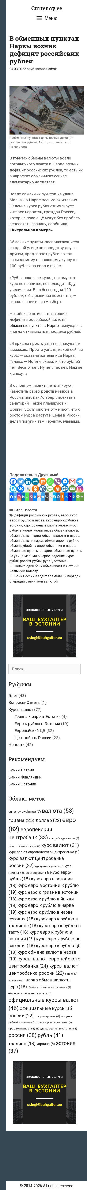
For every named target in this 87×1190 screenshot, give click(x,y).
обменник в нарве (60, 546)
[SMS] (50, 488)
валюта (58, 810)
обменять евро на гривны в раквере (30, 993)
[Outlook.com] (65, 488)
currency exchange (24, 812)
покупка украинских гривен (55, 1022)
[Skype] (13, 488)
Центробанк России (33, 737)
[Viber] (57, 481)
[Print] (57, 488)
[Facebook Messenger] (65, 481)
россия (25, 561)
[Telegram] (79, 481)
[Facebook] (13, 481)
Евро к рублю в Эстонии (37, 723)
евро (65, 515)
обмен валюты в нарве (60, 536)
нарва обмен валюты (61, 530)
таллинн (21, 1043)
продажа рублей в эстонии (56, 1028)
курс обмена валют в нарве (46, 525)
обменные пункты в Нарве (34, 325)
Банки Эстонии (22, 784)
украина (46, 1044)
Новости (30, 510)
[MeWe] (35, 481)
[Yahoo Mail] (70, 496)
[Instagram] (79, 488)
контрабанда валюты (64, 838)
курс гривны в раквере (49, 866)
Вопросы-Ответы (24, 702)
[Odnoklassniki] (35, 488)
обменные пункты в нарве (31, 551)
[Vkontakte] (20, 488)
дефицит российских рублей (36, 515)
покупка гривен (47, 1016)
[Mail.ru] (42, 488)
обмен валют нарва (25, 536)
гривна (21, 820)
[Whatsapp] (50, 481)
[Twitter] (20, 481)
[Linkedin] (28, 481)
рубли (37, 561)
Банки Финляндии (24, 777)
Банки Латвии (21, 770)
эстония (60, 561)
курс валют (60, 845)
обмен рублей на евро (27, 546)
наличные (16, 980)
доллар (48, 820)
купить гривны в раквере (24, 846)
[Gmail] (72, 481)
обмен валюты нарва (27, 541)
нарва (38, 530)
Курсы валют (20, 709)
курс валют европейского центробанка (44, 852)
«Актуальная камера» (31, 229)
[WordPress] (47, 496)
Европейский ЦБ (30, 730)
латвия (71, 973)
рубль (47, 561)
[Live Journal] (28, 488)
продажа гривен (21, 1028)
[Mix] (42, 481)
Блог (18, 510)
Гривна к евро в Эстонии (38, 716)
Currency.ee (46, 8)
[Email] (72, 488)
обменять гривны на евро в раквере (49, 987)
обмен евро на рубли (61, 541)
